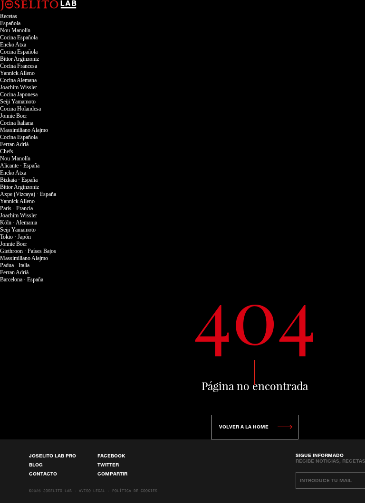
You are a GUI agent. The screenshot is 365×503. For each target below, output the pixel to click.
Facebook (111, 455)
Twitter (108, 464)
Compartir (112, 473)
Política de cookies (134, 491)
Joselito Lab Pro (52, 455)
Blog (36, 464)
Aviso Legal (92, 491)
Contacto (43, 473)
